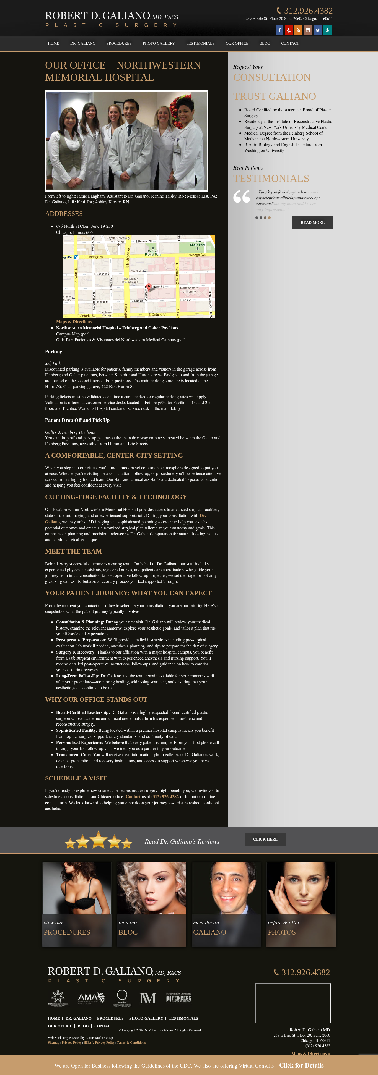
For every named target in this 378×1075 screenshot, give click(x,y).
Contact (290, 43)
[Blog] (298, 30)
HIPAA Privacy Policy (99, 1042)
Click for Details (301, 1065)
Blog (265, 43)
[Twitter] (318, 30)
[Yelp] (289, 30)
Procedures (119, 43)
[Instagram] (308, 30)
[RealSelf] (327, 30)
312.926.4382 (308, 10)
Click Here (265, 839)
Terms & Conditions (131, 1042)
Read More (313, 223)
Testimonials (200, 43)
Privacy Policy (71, 1042)
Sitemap (53, 1042)
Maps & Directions (74, 321)
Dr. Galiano (82, 43)
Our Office (237, 43)
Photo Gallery (159, 43)
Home (53, 43)
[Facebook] (279, 30)
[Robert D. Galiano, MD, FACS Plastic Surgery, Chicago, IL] (111, 19)
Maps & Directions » (310, 1053)
